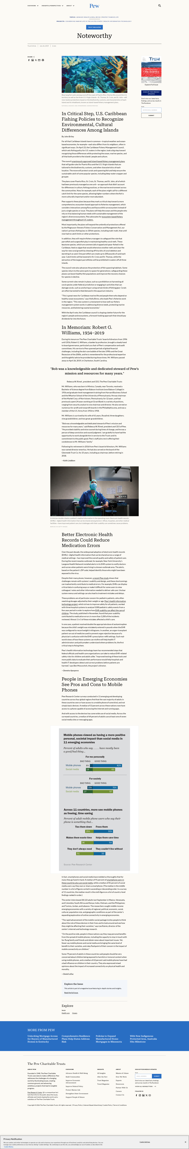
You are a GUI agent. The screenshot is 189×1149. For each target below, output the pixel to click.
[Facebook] (136, 1095)
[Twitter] (147, 1095)
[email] (39, 60)
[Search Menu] (159, 5)
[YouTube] (149, 1095)
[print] (43, 60)
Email (142, 106)
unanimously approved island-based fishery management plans (98, 161)
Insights (100, 1069)
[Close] (185, 1142)
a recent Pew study (101, 578)
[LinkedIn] (143, 1095)
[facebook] (29, 60)
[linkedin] (32, 60)
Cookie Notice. (8, 1147)
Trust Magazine (94, 27)
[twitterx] (36, 60)
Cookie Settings (145, 1142)
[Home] (46, 1063)
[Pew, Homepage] (94, 5)
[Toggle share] (160, 54)
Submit (151, 115)
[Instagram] (140, 1095)
